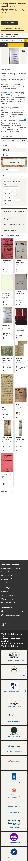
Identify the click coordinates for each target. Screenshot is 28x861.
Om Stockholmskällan (7, 595)
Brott (16, 200)
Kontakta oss (5, 591)
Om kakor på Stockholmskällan (10, 17)
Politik (5, 184)
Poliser (18, 181)
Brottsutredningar (9, 191)
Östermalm (12, 170)
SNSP (21, 99)
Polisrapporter (8, 200)
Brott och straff (8, 181)
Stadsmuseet (5, 572)
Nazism (6, 203)
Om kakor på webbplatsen (8, 602)
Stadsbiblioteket (5, 579)
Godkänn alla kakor (9, 22)
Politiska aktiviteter (9, 194)
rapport (8, 94)
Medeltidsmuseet (6, 575)
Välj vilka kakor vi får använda (12, 28)
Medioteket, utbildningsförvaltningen (11, 568)
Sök (26, 40)
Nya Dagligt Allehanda (17, 120)
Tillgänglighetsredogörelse (8, 599)
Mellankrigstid (8, 197)
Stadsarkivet (14, 69)
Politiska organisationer (10, 187)
